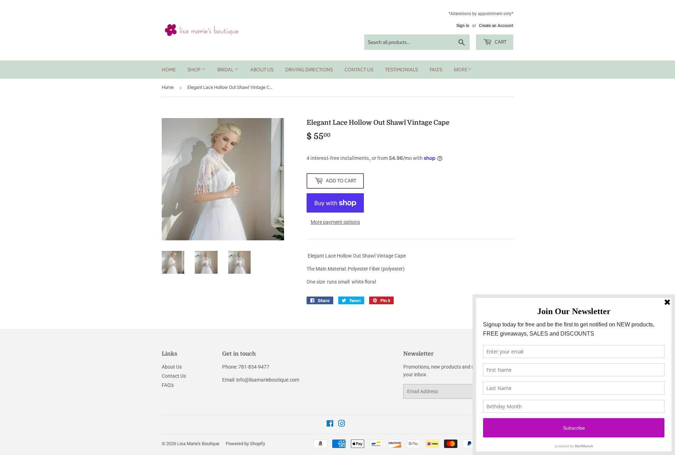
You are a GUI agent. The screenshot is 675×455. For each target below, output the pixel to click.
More (461, 69)
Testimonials (401, 69)
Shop (194, 69)
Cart (500, 42)
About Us (262, 69)
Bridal (225, 69)
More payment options (335, 222)
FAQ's (436, 69)
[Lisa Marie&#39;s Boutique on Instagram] (341, 424)
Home (169, 69)
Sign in (462, 25)
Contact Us (359, 69)
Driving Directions (309, 69)
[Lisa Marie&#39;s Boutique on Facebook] (330, 424)
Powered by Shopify (245, 443)
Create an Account (496, 25)
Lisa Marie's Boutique (198, 443)
